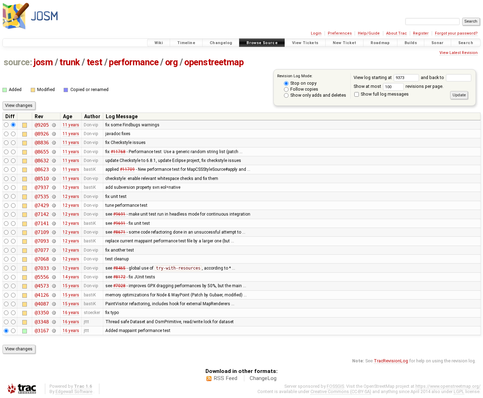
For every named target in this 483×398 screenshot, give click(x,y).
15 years (71, 285)
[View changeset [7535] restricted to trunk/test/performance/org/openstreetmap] (53, 196)
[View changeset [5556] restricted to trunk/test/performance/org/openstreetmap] (53, 277)
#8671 (119, 232)
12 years (71, 187)
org (171, 62)
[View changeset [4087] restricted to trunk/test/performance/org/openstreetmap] (53, 304)
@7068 (41, 259)
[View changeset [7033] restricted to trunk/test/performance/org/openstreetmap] (53, 268)
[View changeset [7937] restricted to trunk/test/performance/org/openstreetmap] (53, 187)
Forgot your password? (456, 33)
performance (133, 62)
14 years (71, 277)
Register (421, 33)
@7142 (41, 214)
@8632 (41, 160)
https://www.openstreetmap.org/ (448, 386)
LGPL (459, 391)
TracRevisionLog (391, 360)
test (95, 62)
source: (18, 62)
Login (316, 33)
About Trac (396, 33)
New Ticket (344, 43)
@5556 (41, 277)
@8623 (41, 169)
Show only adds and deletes (317, 95)
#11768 (118, 151)
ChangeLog (263, 378)
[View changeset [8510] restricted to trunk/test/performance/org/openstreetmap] (53, 178)
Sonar (437, 43)
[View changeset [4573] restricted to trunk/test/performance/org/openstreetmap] (53, 286)
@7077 (41, 250)
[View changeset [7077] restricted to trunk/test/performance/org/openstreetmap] (53, 250)
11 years (71, 124)
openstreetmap (214, 62)
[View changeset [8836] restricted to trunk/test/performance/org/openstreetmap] (53, 142)
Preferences (340, 33)
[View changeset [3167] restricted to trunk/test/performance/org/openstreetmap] (53, 330)
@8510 (41, 178)
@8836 (41, 142)
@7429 (41, 205)
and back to (433, 77)
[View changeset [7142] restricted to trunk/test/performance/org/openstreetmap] (53, 214)
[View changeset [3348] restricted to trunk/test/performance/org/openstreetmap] (53, 322)
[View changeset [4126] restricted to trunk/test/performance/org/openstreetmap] (53, 295)
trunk (69, 62)
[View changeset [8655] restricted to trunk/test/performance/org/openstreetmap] (53, 152)
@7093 (41, 241)
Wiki (159, 43)
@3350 (41, 312)
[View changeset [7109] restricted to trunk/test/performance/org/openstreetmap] (53, 232)
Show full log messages (384, 94)
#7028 (119, 285)
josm (43, 62)
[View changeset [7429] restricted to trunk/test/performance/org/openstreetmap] (53, 205)
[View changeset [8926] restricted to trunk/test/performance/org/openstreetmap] (53, 134)
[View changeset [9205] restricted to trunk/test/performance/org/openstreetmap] (53, 125)
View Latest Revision (459, 52)
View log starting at (373, 77)
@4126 (41, 295)
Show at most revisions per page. (398, 86)
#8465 (119, 268)
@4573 (41, 286)
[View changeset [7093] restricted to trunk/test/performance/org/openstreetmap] (53, 241)
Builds (411, 43)
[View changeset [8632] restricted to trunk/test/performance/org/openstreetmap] (53, 160)
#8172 (119, 277)
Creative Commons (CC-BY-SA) (340, 391)
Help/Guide (369, 33)
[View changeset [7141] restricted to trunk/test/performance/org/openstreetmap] (53, 223)
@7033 (41, 268)
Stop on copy (302, 83)
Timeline (186, 43)
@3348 (41, 322)
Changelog (221, 43)
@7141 (41, 223)
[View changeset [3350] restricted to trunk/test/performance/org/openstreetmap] (53, 312)
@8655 (41, 152)
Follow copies (303, 89)
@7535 (41, 196)
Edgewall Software (74, 391)
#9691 (119, 214)
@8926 (41, 134)
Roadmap (380, 43)
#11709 (127, 169)
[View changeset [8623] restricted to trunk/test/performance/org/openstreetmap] (53, 169)
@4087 (41, 304)
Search (465, 43)
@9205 (41, 125)
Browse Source (262, 43)
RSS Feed (225, 378)
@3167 (41, 330)
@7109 (41, 232)
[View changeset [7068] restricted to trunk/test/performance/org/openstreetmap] (53, 259)
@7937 (41, 187)
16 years (71, 312)
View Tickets (305, 43)
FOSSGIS (335, 386)
